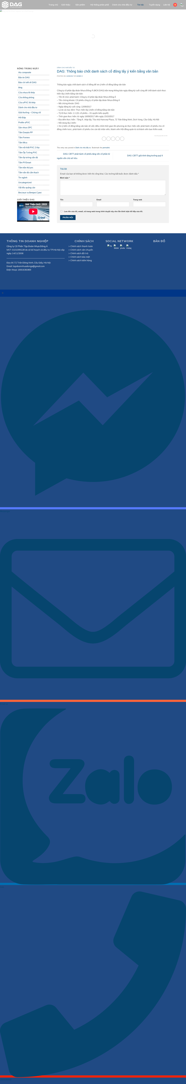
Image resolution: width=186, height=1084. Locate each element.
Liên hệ (166, 4)
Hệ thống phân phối (99, 4)
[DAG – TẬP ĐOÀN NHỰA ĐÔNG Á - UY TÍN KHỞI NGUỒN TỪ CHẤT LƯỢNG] (13, 4)
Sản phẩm (80, 4)
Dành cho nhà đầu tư (122, 4)
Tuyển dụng (154, 4)
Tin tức (140, 4)
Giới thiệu (65, 4)
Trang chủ (53, 4)
